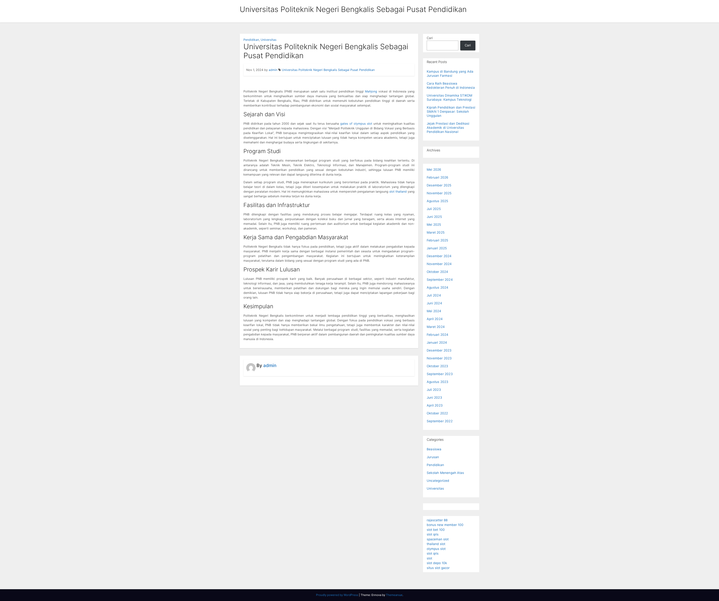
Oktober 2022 (437, 413)
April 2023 (435, 405)
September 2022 (440, 421)
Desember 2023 (439, 350)
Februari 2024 (437, 335)
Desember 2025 (439, 185)
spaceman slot (438, 539)
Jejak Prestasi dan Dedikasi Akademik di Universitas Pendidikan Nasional (448, 128)
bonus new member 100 (445, 525)
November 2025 (439, 193)
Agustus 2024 (437, 287)
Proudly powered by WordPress (337, 595)
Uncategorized (438, 481)
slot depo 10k (437, 563)
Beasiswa (434, 449)
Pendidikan (251, 40)
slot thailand (398, 191)
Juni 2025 (434, 217)
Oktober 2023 (437, 366)
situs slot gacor (438, 568)
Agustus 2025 (437, 201)
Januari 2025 (437, 248)
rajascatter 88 (437, 520)
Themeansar (394, 595)
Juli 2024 (434, 295)
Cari (430, 38)
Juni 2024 (434, 303)
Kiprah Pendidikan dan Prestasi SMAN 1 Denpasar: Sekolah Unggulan (451, 112)
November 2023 (439, 358)
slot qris (433, 534)
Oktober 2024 (437, 272)
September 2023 (440, 374)
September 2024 (440, 280)
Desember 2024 (439, 256)
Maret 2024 (436, 327)
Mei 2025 (434, 224)
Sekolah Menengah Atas (445, 473)
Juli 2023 (434, 390)
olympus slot (436, 549)
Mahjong (371, 91)
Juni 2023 (434, 397)
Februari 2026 (437, 177)
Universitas (268, 40)
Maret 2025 (436, 232)
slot (429, 558)
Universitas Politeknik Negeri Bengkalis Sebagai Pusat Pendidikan (328, 70)
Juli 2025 (434, 209)
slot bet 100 (436, 530)
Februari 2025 (437, 240)
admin (273, 70)
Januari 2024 (437, 342)
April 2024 (435, 319)
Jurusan (433, 457)
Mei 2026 (434, 169)
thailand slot (436, 544)
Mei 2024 (434, 311)
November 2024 (439, 264)
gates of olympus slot (356, 123)
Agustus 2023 (437, 382)
